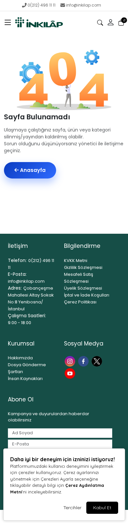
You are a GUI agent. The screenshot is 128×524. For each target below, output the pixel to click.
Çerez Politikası (80, 302)
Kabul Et (102, 508)
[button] (7, 23)
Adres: (15, 288)
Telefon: (17, 260)
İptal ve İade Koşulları (86, 295)
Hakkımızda (20, 358)
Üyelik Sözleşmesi (83, 288)
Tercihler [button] (72, 508)
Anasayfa (32, 170)
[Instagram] (70, 360)
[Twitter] (97, 360)
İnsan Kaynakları (25, 378)
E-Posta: (17, 274)
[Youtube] (70, 373)
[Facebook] (84, 360)
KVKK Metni (75, 260)
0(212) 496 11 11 (41, 5)
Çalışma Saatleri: (27, 315)
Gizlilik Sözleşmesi (83, 267)
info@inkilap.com (83, 5)
